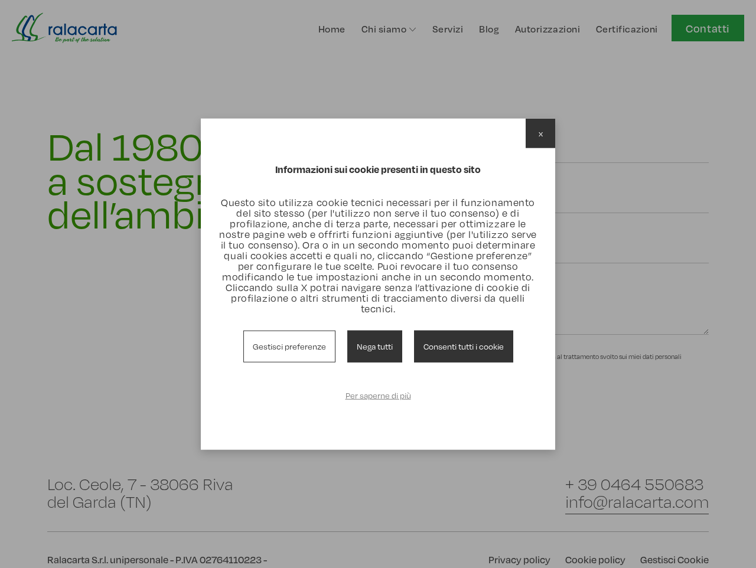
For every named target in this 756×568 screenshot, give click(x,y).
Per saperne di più (378, 395)
